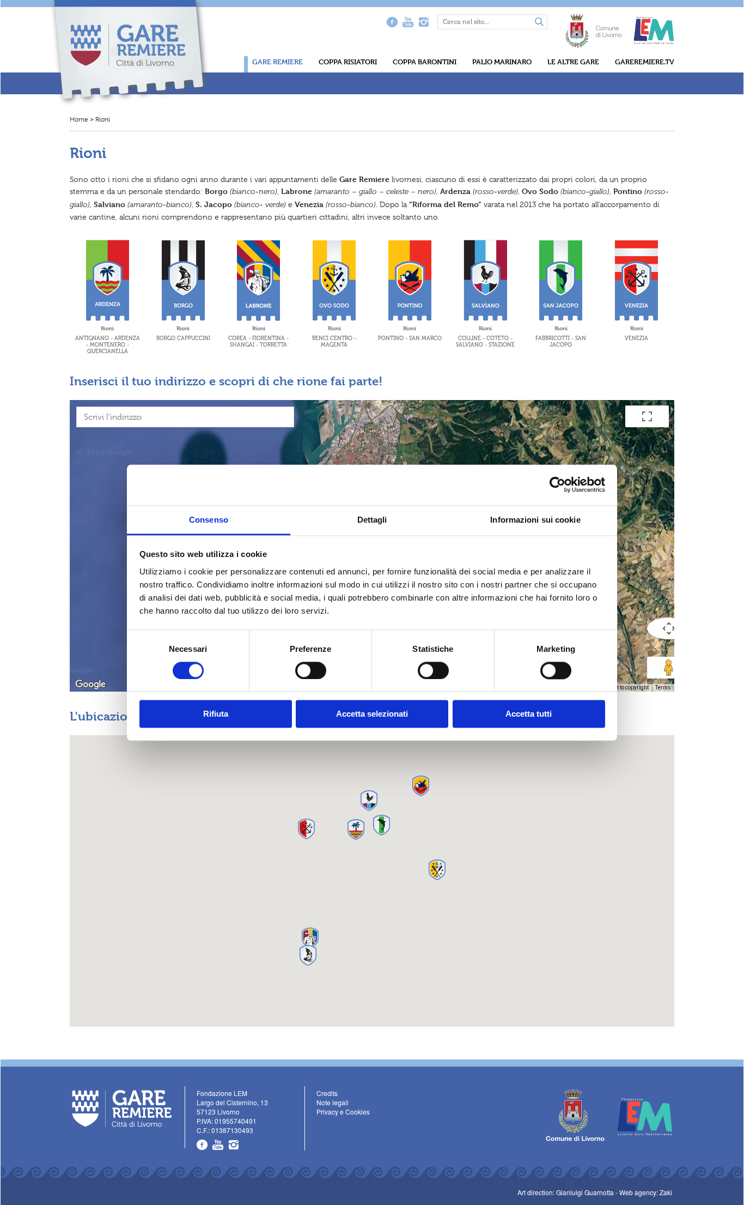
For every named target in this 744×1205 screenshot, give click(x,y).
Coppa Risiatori (348, 61)
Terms (663, 688)
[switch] (310, 670)
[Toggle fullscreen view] (647, 416)
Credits (327, 1093)
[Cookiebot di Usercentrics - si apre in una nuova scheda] (557, 484)
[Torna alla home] (130, 52)
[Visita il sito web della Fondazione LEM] (639, 1115)
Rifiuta (215, 714)
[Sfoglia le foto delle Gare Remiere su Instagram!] (423, 22)
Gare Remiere (277, 61)
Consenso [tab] (208, 519)
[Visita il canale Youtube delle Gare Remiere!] (407, 22)
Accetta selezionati (372, 714)
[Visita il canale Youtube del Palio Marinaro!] (218, 1144)
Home (79, 119)
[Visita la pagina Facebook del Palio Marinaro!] (202, 1144)
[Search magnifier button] (539, 22)
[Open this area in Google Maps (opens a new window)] (90, 684)
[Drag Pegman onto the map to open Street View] (669, 668)
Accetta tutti (528, 714)
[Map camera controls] (669, 628)
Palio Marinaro (502, 61)
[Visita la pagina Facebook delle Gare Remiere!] (392, 22)
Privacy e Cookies (343, 1111)
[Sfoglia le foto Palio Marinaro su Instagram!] (234, 1144)
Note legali (332, 1102)
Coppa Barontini (424, 61)
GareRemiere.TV (644, 61)
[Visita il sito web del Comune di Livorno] (594, 25)
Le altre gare (573, 61)
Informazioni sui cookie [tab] (535, 519)
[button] (355, 829)
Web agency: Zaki (645, 1192)
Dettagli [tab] (372, 519)
